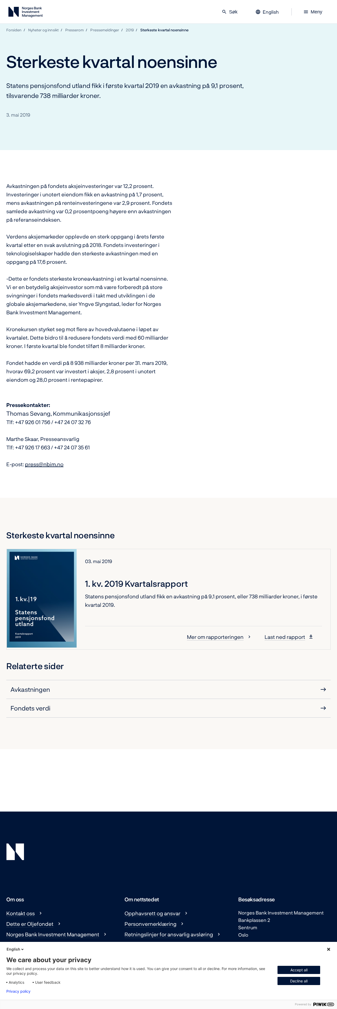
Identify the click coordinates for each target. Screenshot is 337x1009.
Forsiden (14, 30)
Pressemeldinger (104, 30)
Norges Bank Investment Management (52, 934)
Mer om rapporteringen (215, 637)
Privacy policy (18, 991)
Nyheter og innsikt (43, 30)
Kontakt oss (20, 913)
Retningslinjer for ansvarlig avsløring (169, 934)
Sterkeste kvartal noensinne (164, 30)
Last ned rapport (285, 637)
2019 (130, 30)
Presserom (74, 30)
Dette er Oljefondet (29, 924)
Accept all (299, 970)
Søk (229, 11)
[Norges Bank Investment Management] (25, 13)
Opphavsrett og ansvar (152, 913)
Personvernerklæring (150, 924)
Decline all (299, 981)
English (13, 949)
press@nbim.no (44, 464)
